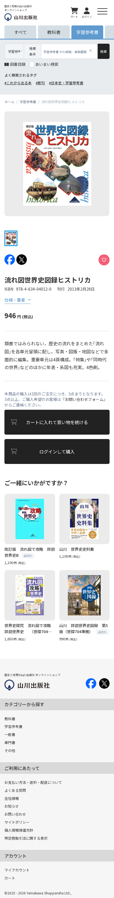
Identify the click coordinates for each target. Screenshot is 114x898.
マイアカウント (17, 870)
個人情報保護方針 (18, 830)
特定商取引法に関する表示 (26, 838)
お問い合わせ (15, 814)
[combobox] (69, 51)
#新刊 (40, 82)
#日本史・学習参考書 (66, 82)
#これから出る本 (18, 82)
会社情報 (11, 798)
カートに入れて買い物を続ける (57, 422)
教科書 (9, 718)
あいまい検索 (46, 64)
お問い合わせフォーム (84, 399)
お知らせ (11, 806)
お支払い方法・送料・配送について (33, 782)
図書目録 (17, 64)
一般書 (9, 734)
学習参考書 (13, 726)
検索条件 (32, 51)
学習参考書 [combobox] (14, 51)
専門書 (9, 742)
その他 (9, 750)
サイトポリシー (17, 822)
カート (9, 878)
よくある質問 (15, 790)
